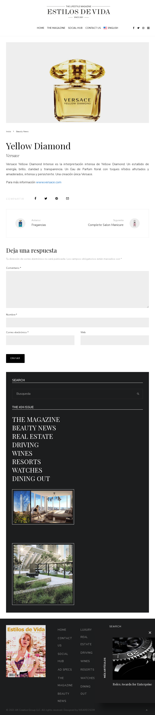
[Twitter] (138, 28)
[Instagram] (143, 28)
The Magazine (56, 28)
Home (40, 28)
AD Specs (65, 670)
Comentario (13, 268)
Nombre (11, 314)
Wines (22, 453)
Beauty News (34, 427)
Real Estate (32, 436)
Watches (27, 470)
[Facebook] (134, 28)
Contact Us (93, 28)
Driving (25, 444)
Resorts (26, 461)
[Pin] (56, 198)
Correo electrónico (17, 332)
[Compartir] (35, 198)
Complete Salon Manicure (106, 223)
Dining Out (31, 478)
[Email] (67, 198)
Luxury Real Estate (86, 637)
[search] (138, 394)
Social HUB (75, 28)
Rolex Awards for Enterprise (132, 684)
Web (83, 332)
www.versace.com (48, 182)
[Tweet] (45, 198)
